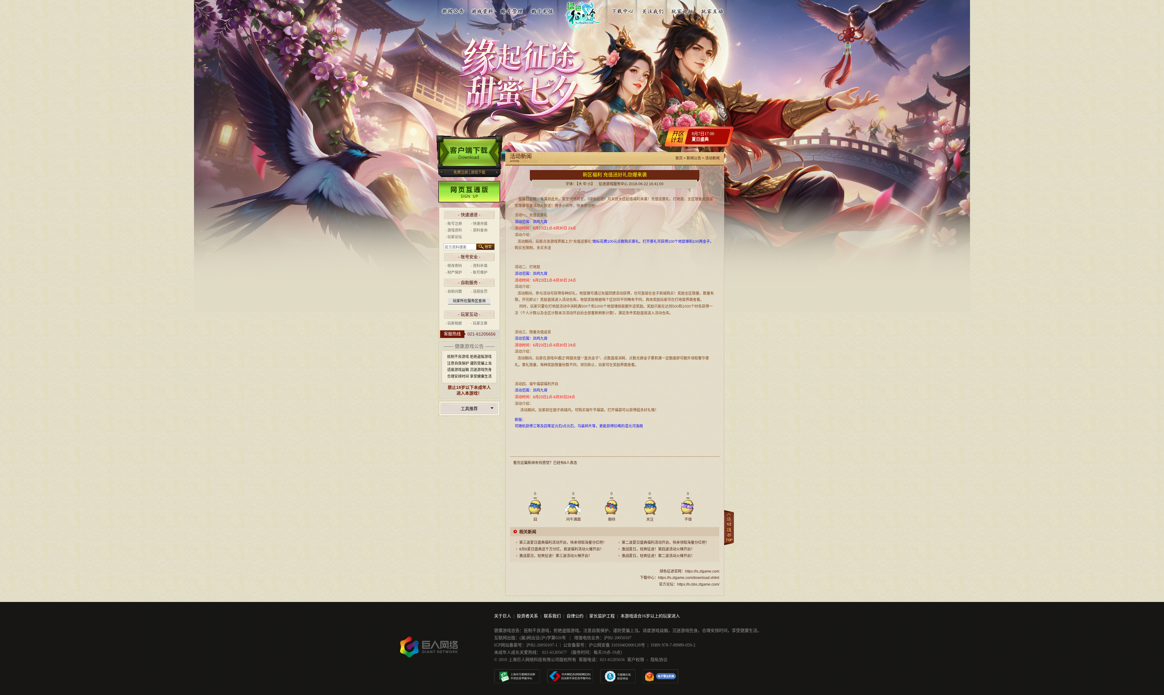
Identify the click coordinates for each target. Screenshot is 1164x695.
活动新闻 (712, 158)
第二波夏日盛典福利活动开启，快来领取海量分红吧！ (665, 542)
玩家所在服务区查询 (469, 301)
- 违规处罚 (479, 291)
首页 (679, 158)
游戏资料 (482, 10)
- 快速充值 (479, 224)
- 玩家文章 (479, 323)
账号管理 (512, 10)
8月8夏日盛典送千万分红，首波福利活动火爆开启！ (561, 549)
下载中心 (623, 10)
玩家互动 (712, 10)
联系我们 (552, 616)
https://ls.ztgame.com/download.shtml (688, 578)
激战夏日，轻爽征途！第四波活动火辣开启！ (658, 549)
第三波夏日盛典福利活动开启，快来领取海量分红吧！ (563, 542)
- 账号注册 (453, 224)
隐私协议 (659, 659)
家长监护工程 (602, 616)
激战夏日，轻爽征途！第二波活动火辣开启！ (658, 556)
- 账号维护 (479, 272)
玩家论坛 (682, 10)
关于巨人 (502, 616)
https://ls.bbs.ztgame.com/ (698, 584)
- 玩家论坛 (453, 237)
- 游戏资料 (453, 230)
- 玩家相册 (453, 323)
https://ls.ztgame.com (702, 571)
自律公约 (575, 616)
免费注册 (460, 172)
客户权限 (635, 659)
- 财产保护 (453, 272)
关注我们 (652, 10)
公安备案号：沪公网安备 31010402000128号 (604, 645)
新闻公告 (453, 10)
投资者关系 (527, 616)
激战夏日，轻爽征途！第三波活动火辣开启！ (555, 556)
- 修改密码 (453, 266)
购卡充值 (542, 10)
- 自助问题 (453, 291)
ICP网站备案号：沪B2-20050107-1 (525, 645)
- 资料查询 (479, 230)
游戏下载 (478, 172)
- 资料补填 (479, 266)
